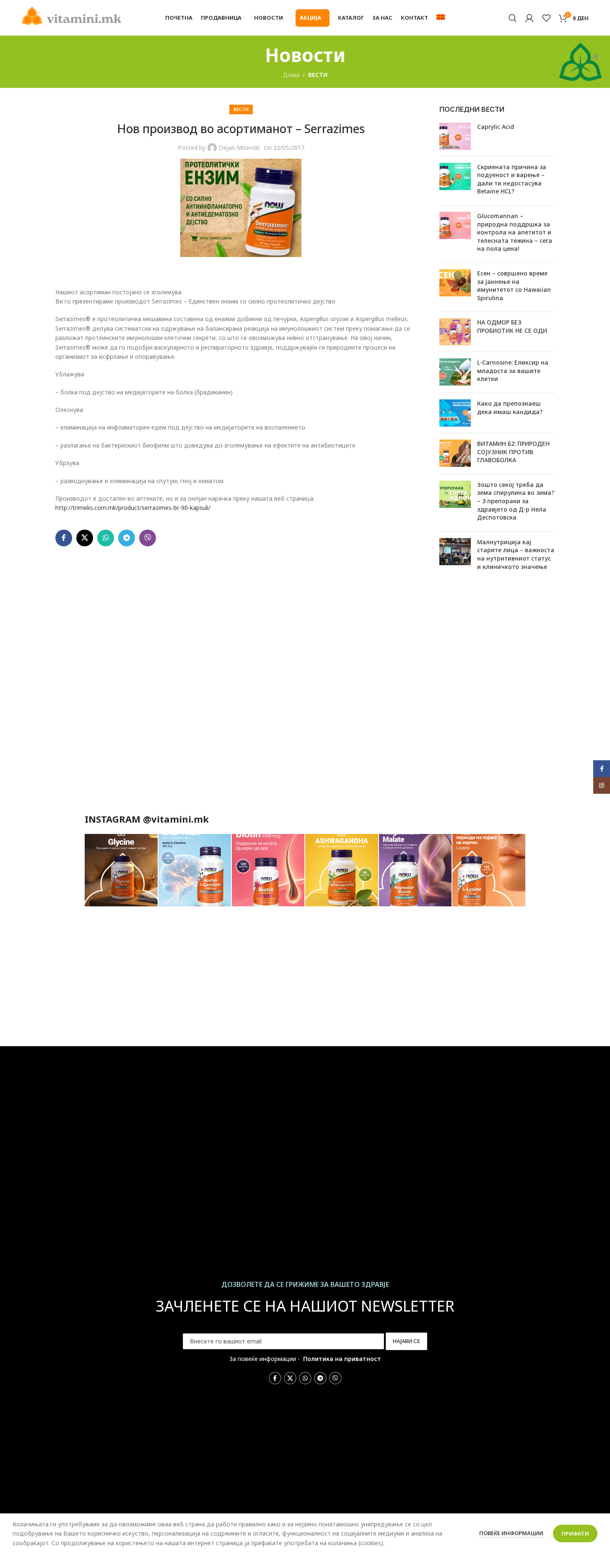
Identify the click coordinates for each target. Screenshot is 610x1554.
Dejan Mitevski (239, 148)
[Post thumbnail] (455, 136)
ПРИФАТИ (575, 1533)
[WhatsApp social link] (105, 538)
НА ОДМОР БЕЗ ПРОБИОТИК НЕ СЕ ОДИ (512, 326)
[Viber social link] (147, 538)
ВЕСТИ (317, 75)
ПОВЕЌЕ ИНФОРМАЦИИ (512, 1533)
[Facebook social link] (63, 538)
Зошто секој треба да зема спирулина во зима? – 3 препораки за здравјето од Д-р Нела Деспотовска (515, 501)
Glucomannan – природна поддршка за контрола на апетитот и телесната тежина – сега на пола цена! (514, 232)
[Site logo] (71, 15)
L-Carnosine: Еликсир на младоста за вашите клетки (512, 370)
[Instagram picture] (121, 870)
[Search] (512, 18)
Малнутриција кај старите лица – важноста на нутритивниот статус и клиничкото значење (515, 554)
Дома (291, 75)
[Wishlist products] (546, 18)
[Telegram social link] (126, 538)
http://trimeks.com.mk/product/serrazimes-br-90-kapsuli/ (132, 508)
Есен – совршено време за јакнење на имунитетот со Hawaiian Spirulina (514, 285)
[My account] (529, 18)
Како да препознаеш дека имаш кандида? (510, 407)
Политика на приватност (342, 1359)
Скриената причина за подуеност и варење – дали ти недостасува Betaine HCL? (511, 179)
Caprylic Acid (495, 127)
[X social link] (84, 538)
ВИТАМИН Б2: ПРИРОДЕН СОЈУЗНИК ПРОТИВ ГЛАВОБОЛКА (513, 452)
